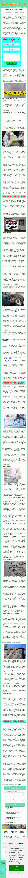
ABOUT (17, 7)
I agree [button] (17, 866)
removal (18, 176)
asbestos (4, 22)
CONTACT (20, 7)
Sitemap (3, 860)
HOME (11, 7)
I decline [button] (17, 869)
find (6, 762)
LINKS (14, 7)
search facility (10, 358)
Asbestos (4, 100)
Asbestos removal (6, 727)
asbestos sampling (15, 744)
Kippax (17, 387)
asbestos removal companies (17, 630)
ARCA (10, 361)
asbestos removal (6, 189)
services (21, 406)
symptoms (4, 129)
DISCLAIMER (24, 7)
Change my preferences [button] (17, 872)
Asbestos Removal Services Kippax (11, 784)
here (12, 781)
